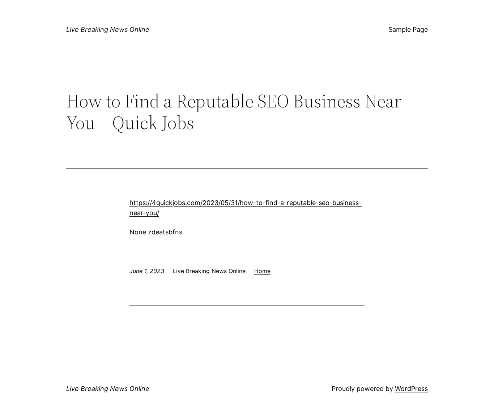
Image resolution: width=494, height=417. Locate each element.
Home (262, 271)
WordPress (411, 388)
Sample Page (408, 29)
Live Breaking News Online (107, 29)
